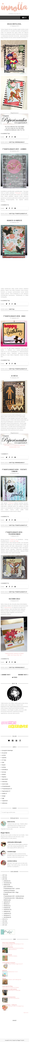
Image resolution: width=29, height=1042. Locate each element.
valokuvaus (4, 803)
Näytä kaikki (26, 1012)
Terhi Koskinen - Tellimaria (9, 1005)
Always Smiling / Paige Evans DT (15, 964)
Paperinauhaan (7, 607)
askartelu (4, 757)
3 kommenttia (5, 516)
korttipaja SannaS (7, 954)
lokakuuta (6, 884)
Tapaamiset (5, 800)
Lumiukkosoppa (11, 851)
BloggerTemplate (20, 1040)
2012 (3, 923)
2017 (3, 875)
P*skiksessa (11, 503)
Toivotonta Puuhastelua (8, 997)
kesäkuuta (6, 907)
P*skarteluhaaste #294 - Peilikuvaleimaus (14, 533)
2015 (3, 879)
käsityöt (4, 774)
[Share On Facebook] (9, 137)
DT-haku (4, 760)
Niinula (4, 978)
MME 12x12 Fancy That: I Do (14, 655)
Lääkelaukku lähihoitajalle (14, 842)
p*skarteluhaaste (6, 786)
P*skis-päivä (18, 193)
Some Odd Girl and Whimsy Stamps (10, 987)
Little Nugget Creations (8, 962)
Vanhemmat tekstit (22, 674)
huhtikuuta (6, 911)
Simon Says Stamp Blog (8, 942)
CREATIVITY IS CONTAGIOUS (9, 989)
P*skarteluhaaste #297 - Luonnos (14, 149)
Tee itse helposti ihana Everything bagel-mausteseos (15, 948)
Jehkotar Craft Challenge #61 (14, 979)
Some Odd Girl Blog (7, 986)
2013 (3, 921)
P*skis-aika (3, 348)
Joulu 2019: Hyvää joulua (13, 998)
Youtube (12, 541)
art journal (4, 753)
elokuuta (6, 903)
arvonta (4, 755)
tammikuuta (6, 917)
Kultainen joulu (14, 599)
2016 (3, 877)
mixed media (5, 784)
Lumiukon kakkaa (12, 861)
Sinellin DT (4, 793)
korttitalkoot (5, 769)
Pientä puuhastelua (7, 947)
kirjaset (3, 765)
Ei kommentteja (5, 133)
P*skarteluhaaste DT (21, 213)
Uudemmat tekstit (6, 674)
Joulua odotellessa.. (14, 24)
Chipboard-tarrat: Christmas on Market (14, 653)
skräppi (3, 796)
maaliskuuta (6, 913)
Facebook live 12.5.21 (13, 971)
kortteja (11, 142)
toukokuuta (6, 909)
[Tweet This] (6, 137)
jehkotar (4, 970)
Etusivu (15, 677)
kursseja (4, 772)
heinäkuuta (6, 905)
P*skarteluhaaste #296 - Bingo (14, 316)
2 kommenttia (5, 205)
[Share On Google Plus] (12, 137)
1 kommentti (4, 454)
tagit (3, 798)
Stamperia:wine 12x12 (14, 447)
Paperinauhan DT (20, 142)
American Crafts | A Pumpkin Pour (16, 1006)
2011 (3, 925)
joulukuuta (6, 881)
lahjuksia (4, 776)
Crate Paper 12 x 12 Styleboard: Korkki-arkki (14, 445)
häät (3, 762)
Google (17, 541)
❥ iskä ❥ (14, 376)
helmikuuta (6, 915)
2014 (3, 919)
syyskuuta (6, 902)
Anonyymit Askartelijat (7, 750)
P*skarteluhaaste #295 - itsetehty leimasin (14, 470)
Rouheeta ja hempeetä (14, 220)
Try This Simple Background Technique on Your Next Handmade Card (13, 944)
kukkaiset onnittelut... (13, 956)
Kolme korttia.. (11, 821)
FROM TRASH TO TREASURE (14, 990)
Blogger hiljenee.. (5, 832)
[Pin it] (15, 137)
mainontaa (4, 781)
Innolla (10, 1040)
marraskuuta (7, 882)
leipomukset (5, 779)
